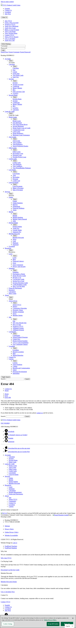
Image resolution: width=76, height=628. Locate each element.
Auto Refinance (18, 144)
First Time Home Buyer (20, 124)
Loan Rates (12, 170)
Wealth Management (15, 492)
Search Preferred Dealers (20, 146)
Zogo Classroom (18, 265)
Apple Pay (16, 228)
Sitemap (7, 526)
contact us (40, 413)
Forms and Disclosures (16, 494)
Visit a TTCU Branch (11, 37)
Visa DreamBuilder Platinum (22, 168)
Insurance (12, 290)
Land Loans (16, 131)
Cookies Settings (7, 624)
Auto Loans (12, 137)
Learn (10, 254)
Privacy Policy (9, 529)
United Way (16, 339)
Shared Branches (18, 355)
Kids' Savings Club (19, 91)
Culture (15, 366)
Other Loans (13, 148)
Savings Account (18, 84)
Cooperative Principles (20, 308)
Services (7, 191)
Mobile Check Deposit (20, 219)
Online (11, 197)
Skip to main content (7, 1)
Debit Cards (12, 462)
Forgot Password (25, 52)
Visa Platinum (17, 164)
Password (4, 48)
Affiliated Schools (18, 330)
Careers (11, 359)
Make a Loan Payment (12, 30)
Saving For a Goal (18, 281)
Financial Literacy (18, 261)
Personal (15, 179)
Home (7, 394)
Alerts (14, 210)
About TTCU (13, 301)
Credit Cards (13, 159)
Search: (3, 379)
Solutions (12, 268)
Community (12, 331)
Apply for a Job (10, 40)
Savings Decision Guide (20, 283)
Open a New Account (11, 22)
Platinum (15, 243)
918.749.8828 (5, 423)
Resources (8, 248)
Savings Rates (13, 95)
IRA (14, 90)
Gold (14, 241)
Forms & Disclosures (15, 288)
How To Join (17, 324)
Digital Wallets (13, 223)
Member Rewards (14, 234)
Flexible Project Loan (19, 157)
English (68, 626)
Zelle (14, 221)
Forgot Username (14, 52)
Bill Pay (15, 205)
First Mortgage (17, 123)
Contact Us (8, 10)
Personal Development (20, 371)
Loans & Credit (9, 111)
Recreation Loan (18, 153)
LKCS (15, 543)
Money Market (17, 88)
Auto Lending (17, 142)
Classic (15, 72)
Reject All (67, 624)
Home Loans (13, 117)
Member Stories (18, 315)
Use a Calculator (10, 38)
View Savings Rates (11, 33)
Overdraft (12, 246)
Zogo (14, 263)
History (15, 306)
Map (14, 353)
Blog (14, 259)
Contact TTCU (9, 35)
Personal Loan (17, 155)
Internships (16, 373)
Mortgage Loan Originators (21, 135)
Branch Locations (18, 352)
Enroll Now (4, 52)
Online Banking (18, 203)
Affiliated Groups (18, 328)
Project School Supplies (20, 341)
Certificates (16, 102)
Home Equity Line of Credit (21, 128)
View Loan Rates (10, 31)
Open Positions (17, 364)
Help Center (12, 293)
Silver (14, 239)
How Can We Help (19, 286)
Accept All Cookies (53, 624)
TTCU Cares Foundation (20, 342)
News (14, 313)
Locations (8, 12)
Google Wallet (17, 230)
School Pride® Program (20, 337)
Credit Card (16, 181)
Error (6, 396)
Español (7, 8)
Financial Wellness (18, 208)
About (7, 295)
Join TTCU (8, 21)
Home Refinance (18, 133)
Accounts (8, 59)
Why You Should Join (19, 323)
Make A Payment (18, 188)
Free (14, 70)
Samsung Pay (17, 232)
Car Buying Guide (18, 279)
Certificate (16, 86)
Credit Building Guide (20, 284)
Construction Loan (18, 130)
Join (10, 317)
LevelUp (15, 93)
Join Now (8, 14)
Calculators (12, 292)
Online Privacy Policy (12, 532)
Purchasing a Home (19, 274)
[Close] (73, 618)
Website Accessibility (11, 535)
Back (11, 60)
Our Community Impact (20, 344)
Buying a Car (17, 277)
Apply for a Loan (10, 28)
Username (4, 46)
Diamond (16, 244)
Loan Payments (13, 182)
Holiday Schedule (18, 312)
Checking (12, 64)
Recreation (16, 177)
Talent (15, 370)
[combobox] (69, 626)
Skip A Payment (18, 190)
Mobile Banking (18, 217)
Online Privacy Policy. (50, 620)
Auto (14, 175)
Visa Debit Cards (18, 75)
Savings (11, 79)
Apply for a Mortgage (11, 26)
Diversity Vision (18, 310)
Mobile (11, 212)
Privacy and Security (19, 266)
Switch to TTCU (10, 24)
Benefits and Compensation (21, 368)
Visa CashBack (17, 166)
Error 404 (8, 397)
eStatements (16, 206)
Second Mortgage (18, 126)
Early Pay (16, 77)
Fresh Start (16, 73)
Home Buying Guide (19, 276)
